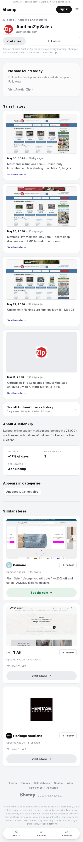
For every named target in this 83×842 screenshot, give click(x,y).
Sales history (14, 106)
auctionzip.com (26, 31)
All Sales (8, 19)
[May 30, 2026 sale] (41, 145)
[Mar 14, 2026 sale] (41, 364)
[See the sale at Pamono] (41, 558)
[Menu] (77, 9)
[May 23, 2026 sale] (41, 218)
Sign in (64, 9)
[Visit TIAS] (41, 643)
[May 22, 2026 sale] (41, 291)
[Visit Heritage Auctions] (41, 726)
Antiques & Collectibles (32, 19)
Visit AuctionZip (19, 89)
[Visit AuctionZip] (8, 29)
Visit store (14, 41)
